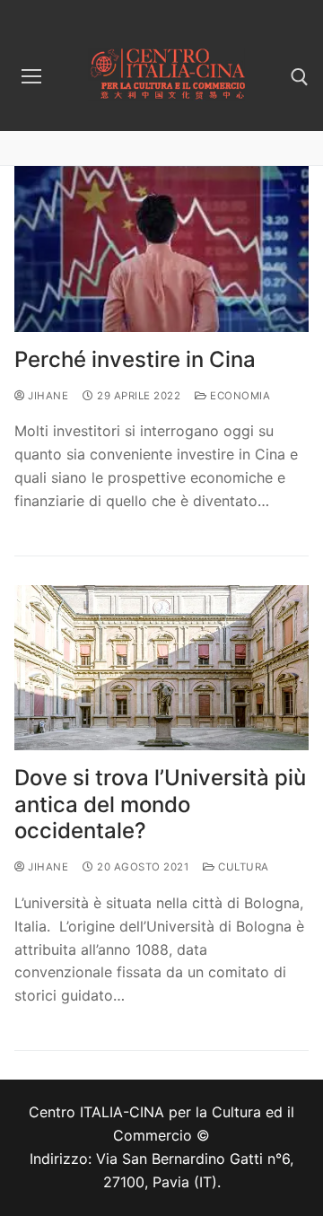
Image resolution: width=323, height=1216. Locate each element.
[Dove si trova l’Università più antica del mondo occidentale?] (161, 668)
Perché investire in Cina (135, 359)
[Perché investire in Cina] (161, 249)
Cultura (242, 867)
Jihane (46, 395)
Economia (238, 395)
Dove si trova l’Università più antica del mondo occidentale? (160, 804)
